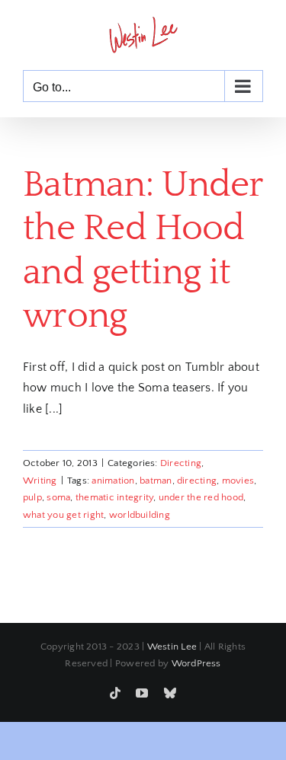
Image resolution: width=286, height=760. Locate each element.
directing (197, 480)
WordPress (196, 663)
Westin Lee (172, 646)
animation (113, 480)
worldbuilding (139, 514)
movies (238, 480)
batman (156, 480)
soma (58, 497)
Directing (180, 463)
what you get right (63, 514)
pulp (32, 497)
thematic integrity (114, 497)
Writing (40, 480)
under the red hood (201, 497)
